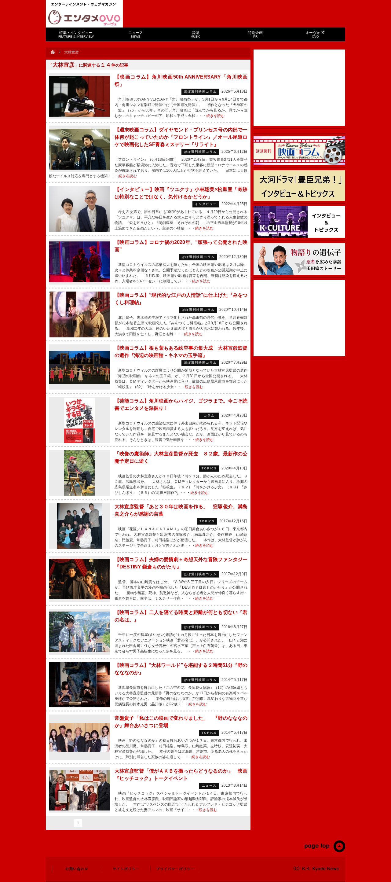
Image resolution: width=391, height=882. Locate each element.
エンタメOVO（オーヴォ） (84, 18)
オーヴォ (312, 34)
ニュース (135, 34)
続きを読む (215, 116)
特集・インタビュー (75, 34)
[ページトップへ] (324, 851)
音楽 (195, 34)
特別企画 (255, 34)
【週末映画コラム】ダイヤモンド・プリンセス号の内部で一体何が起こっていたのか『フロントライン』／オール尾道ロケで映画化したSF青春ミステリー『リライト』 (181, 137)
